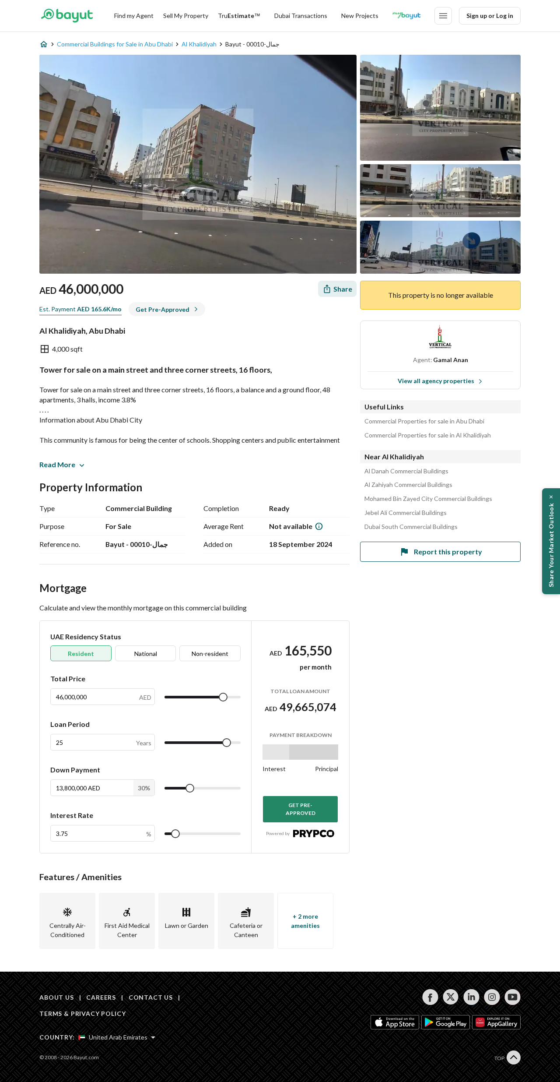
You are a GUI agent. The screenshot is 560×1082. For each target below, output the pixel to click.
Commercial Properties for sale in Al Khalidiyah (427, 435)
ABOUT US (56, 997)
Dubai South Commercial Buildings (411, 526)
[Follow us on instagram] (492, 997)
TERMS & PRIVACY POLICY (82, 1013)
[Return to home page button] (66, 16)
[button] (551, 541)
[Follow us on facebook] (430, 997)
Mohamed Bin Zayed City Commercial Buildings (428, 498)
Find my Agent (134, 15)
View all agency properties (436, 380)
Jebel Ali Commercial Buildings (405, 512)
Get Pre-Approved (300, 809)
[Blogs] (406, 16)
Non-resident (210, 653)
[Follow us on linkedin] (471, 997)
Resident (81, 653)
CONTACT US (151, 997)
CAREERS (101, 997)
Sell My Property (185, 15)
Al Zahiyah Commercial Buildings (408, 484)
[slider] (223, 697)
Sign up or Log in (489, 15)
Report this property (448, 551)
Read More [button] (57, 464)
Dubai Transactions (300, 15)
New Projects (359, 15)
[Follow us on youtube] (512, 997)
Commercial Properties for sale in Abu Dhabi (424, 421)
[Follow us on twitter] (451, 997)
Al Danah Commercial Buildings (406, 471)
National (145, 653)
